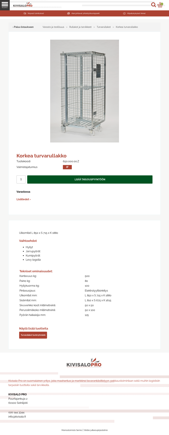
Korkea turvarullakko (127, 27)
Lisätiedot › (24, 199)
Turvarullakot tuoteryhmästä (33, 335)
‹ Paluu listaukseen (23, 27)
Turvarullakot (104, 27)
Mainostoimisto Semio (72, 430)
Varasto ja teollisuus (53, 27)
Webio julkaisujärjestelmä (96, 430)
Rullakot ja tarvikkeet (80, 27)
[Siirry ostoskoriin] (160, 5)
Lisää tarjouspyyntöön (90, 179)
